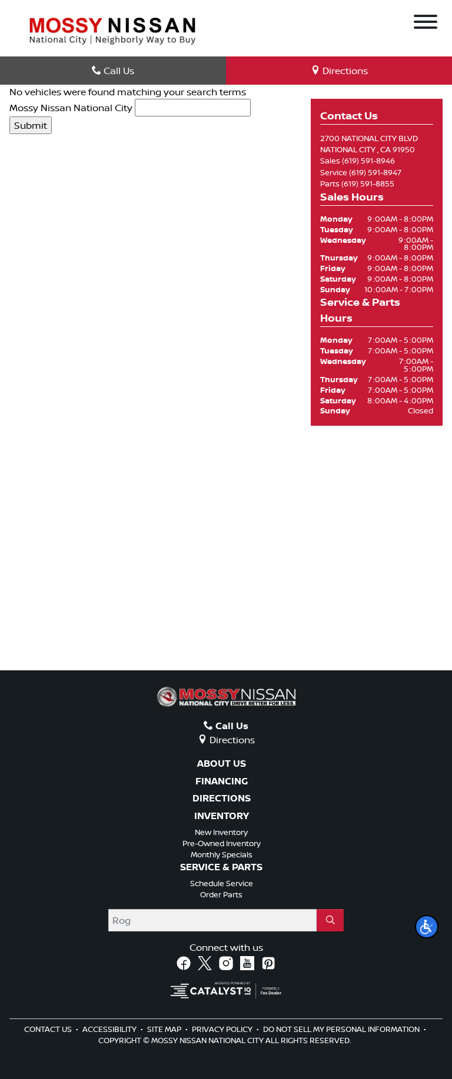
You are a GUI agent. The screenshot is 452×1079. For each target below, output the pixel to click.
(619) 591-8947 (375, 172)
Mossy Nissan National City (70, 107)
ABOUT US (221, 764)
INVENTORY (221, 816)
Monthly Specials (221, 854)
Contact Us (49, 1029)
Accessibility (110, 1029)
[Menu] (425, 23)
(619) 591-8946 (368, 160)
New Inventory (221, 832)
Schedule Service (221, 883)
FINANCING (221, 781)
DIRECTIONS (221, 798)
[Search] (330, 920)
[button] (426, 926)
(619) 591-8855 (367, 183)
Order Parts (221, 894)
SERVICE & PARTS (221, 867)
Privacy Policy (223, 1029)
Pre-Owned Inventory (221, 843)
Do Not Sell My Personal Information (342, 1029)
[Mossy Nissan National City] (112, 30)
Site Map (165, 1029)
